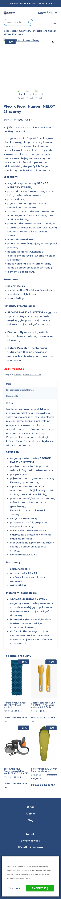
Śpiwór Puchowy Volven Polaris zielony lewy (44, 769)
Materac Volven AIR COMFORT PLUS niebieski (15, 705)
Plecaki (17, 374)
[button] (53, 42)
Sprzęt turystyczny (21, 31)
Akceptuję (40, 888)
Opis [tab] (8, 383)
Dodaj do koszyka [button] (16, 717)
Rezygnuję (15, 888)
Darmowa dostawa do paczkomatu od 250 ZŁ (32, 3)
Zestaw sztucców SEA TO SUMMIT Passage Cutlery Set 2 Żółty (43, 705)
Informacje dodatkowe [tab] (20, 389)
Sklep (6, 31)
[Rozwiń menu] (54, 23)
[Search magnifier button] (30, 22)
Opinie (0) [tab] (12, 396)
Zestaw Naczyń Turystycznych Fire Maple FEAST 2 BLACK (16, 771)
